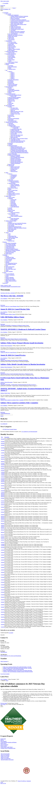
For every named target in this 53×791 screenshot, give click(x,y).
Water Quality (11, 230)
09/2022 (2, 516)
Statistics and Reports (15, 185)
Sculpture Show (14, 169)
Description (6, 437)
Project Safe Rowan (15, 184)
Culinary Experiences (10, 274)
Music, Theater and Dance (11, 280)
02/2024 (2, 488)
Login (2, 782)
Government (5, 12)
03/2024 (2, 483)
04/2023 (2, 502)
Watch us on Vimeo (5, 757)
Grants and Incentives (12, 145)
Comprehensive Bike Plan (16, 129)
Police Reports (3, 741)
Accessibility (5, 3)
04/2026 (2, 443)
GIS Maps (10, 144)
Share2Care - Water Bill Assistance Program (17, 227)
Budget (9, 67)
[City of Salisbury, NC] (5, 9)
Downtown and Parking (11, 258)
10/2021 (2, 525)
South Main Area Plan (15, 139)
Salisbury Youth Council (16, 27)
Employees (3, 5)
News (7, 265)
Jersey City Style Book (15, 136)
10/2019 (2, 550)
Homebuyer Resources (15, 158)
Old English (13, 203)
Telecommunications (12, 85)
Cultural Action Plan (15, 130)
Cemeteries (10, 198)
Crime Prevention (11, 183)
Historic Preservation (12, 153)
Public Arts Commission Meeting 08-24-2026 (17, 666)
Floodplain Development (13, 98)
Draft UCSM (13, 96)
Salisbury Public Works (5, 393)
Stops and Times (11, 238)
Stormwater (10, 211)
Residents (5, 254)
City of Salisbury (4, 298)
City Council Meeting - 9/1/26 (13, 669)
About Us (10, 71)
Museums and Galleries (10, 279)
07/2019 (2, 574)
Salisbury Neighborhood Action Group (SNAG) (17, 670)
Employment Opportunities (13, 90)
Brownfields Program (15, 126)
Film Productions (11, 57)
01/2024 (2, 490)
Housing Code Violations (16, 159)
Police (7, 172)
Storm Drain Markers (15, 212)
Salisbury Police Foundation (14, 193)
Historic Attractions (10, 277)
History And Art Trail (15, 166)
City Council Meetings (13, 33)
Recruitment (10, 82)
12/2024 (2, 472)
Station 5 (12, 77)
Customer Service (12, 69)
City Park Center (14, 107)
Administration (9, 40)
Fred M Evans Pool (15, 109)
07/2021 (2, 536)
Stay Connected (9, 267)
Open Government (12, 46)
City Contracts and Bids (10, 244)
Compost (10, 207)
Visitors (4, 272)
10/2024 (2, 476)
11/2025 (2, 455)
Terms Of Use (20, 781)
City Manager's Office (12, 43)
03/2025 (2, 468)
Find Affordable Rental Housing (17, 157)
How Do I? (5, 283)
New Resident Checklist (11, 264)
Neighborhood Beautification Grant (18, 147)
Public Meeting (11, 50)
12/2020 (2, 544)
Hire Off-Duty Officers (13, 187)
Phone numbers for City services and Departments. (11, 655)
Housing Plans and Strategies (17, 162)
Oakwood (13, 202)
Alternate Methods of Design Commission (19, 16)
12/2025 (2, 452)
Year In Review (11, 39)
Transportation (9, 239)
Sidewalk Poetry (14, 171)
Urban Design (11, 165)
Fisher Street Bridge (15, 218)
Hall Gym (13, 110)
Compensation (11, 89)
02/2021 (2, 539)
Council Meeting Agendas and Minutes (8, 742)
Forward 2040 (14, 133)
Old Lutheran (13, 204)
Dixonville (13, 200)
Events (7, 276)
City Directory (11, 55)
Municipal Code (11, 45)
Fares (9, 235)
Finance (7, 64)
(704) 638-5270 (4, 652)
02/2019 (2, 609)
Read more (3, 305)
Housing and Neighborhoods (14, 155)
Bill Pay (7, 256)
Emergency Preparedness (13, 79)
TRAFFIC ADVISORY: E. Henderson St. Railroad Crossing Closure (15, 325)
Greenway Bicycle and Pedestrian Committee (20, 20)
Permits (9, 102)
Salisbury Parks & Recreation (7, 382)
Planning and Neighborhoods (12, 122)
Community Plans (12, 125)
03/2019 (2, 602)
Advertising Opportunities (11, 243)
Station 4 (12, 76)
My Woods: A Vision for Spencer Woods (19, 138)
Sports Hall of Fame (12, 120)
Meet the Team (11, 52)
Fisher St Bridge (14, 219)
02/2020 (2, 547)
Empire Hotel (11, 44)
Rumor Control (11, 59)
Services (12, 178)
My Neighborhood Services (11, 263)
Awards (9, 60)
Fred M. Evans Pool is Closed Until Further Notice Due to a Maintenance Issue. (17, 373)
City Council (8, 13)
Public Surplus (9, 253)
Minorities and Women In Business (15, 35)
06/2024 (2, 481)
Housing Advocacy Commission (17, 32)
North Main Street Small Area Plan (18, 140)
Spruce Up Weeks (14, 215)
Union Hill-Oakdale (15, 206)
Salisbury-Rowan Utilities (11, 220)
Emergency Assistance (15, 156)
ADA (9, 233)
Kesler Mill (15, 127)
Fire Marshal (10, 80)
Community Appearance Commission (18, 19)
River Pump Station (12, 229)
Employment (3, 738)
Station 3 (12, 75)
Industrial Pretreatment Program (14, 226)
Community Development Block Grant (19, 150)
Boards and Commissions (13, 15)
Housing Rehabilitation (15, 163)
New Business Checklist (11, 251)
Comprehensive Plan (10, 246)
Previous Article (4, 703)
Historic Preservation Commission (18, 31)
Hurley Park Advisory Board (17, 23)
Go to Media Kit (4, 423)
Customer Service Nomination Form (8, 748)
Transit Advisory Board (13, 237)
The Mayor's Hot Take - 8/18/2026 (8, 293)
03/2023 (2, 504)
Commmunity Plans (10, 257)
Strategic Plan (11, 37)
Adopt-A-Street (11, 197)
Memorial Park (14, 205)
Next (7, 413)
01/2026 (2, 450)
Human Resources (9, 86)
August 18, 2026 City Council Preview (8, 352)
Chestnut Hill (13, 199)
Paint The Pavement (15, 167)
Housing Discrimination (16, 160)
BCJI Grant (13, 186)
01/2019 (2, 627)
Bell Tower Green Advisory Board (18, 17)
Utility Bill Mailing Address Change (8, 314)
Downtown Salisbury (10, 63)
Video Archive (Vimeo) (13, 62)
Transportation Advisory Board (17, 29)
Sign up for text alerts (5, 753)
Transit (7, 232)
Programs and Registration (13, 118)
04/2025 (2, 466)
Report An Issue (11, 210)
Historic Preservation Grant (16, 146)
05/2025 (2, 464)
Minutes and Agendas (12, 36)
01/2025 (2, 470)
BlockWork (13, 170)
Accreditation (13, 176)
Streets (9, 217)
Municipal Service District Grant (17, 149)
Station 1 (12, 72)
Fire (6, 70)
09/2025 (2, 459)
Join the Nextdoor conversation (7, 759)
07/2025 (2, 463)
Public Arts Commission (16, 26)
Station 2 (12, 73)
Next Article (3, 704)
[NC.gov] (5, 779)
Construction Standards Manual (14, 95)
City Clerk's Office (12, 42)
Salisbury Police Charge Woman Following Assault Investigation (14, 338)
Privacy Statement (27, 781)
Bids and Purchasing (12, 66)
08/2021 (2, 529)
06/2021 (2, 538)
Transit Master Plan (12, 236)
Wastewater (10, 231)
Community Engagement (11, 53)
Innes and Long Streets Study (17, 135)
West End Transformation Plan (17, 142)
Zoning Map (10, 103)
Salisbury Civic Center (15, 113)
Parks (9, 117)
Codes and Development (11, 245)
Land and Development (10, 93)
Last (9, 413)
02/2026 (2, 447)
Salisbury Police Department (6, 345)
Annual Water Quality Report (7, 747)
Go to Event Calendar (5, 673)
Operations (13, 177)
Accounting (10, 65)
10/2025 (2, 457)
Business (5, 242)
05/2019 (2, 597)
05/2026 (2, 441)
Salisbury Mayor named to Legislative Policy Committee (12, 399)
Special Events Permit (12, 84)
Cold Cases (10, 179)
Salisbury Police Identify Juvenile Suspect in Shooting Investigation (14, 360)
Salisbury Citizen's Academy (14, 49)
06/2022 (2, 521)
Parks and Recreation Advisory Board (18, 24)
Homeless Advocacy (15, 182)
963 (4, 429)
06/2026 (2, 439)
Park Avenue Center (15, 112)
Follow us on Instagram (5, 758)
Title (2, 437)
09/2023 (2, 493)
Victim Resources (11, 195)
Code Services (11, 124)
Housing (7, 262)
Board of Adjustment (15, 18)
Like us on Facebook (5, 755)
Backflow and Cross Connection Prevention (17, 223)
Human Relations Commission (17, 22)
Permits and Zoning (10, 252)
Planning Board (14, 25)
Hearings (10, 104)
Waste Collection (11, 213)
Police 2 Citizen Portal (12, 190)
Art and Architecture (10, 273)
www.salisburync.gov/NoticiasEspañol (29, 431)
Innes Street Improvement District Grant (19, 151)
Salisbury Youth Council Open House (17, 668)
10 (5, 413)
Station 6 (12, 78)
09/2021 (2, 528)
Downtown (10, 143)
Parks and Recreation (10, 105)
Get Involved (11, 115)
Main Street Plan (14, 137)
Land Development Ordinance (14, 97)
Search (14, 7)
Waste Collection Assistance (16, 216)
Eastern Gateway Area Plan (16, 132)
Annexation (10, 123)
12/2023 (2, 492)
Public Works (8, 196)
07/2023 (2, 498)
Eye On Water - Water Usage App (15, 224)
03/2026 (2, 445)
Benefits (10, 87)
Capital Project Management (11, 51)
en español (11, 632)
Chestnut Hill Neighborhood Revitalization (19, 152)
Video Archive (11, 38)
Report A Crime (11, 192)
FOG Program (11, 225)
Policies (9, 92)
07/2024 (2, 478)
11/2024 (2, 473)
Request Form (11, 83)
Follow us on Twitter (5, 756)
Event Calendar (11, 56)
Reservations (11, 119)
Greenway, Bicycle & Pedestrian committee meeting (18, 671)
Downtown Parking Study (16, 131)
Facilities (10, 106)
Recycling (10, 209)
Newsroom (10, 58)
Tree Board (13, 30)
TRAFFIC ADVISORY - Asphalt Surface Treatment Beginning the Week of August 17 (18, 384)
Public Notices (11, 47)
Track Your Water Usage (11, 269)
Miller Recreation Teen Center (17, 111)
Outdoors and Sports (10, 278)
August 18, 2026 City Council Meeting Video (10, 306)
